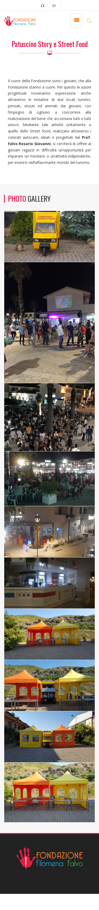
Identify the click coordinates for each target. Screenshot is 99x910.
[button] (89, 20)
